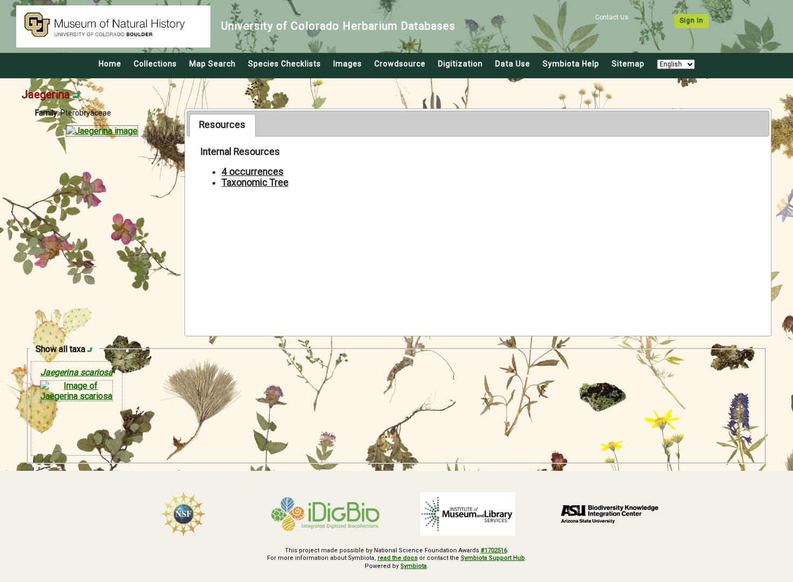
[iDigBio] (326, 514)
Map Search (212, 63)
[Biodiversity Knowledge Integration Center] (610, 514)
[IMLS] (468, 514)
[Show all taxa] (90, 349)
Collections (155, 63)
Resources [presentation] (222, 124)
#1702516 (494, 550)
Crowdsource (400, 63)
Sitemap (628, 63)
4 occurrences (253, 171)
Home (110, 63)
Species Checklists (284, 63)
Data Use (512, 63)
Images (347, 63)
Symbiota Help (571, 63)
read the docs (398, 557)
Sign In (691, 20)
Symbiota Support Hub (493, 557)
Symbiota (413, 566)
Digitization (460, 63)
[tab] (222, 125)
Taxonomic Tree (255, 182)
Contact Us (611, 17)
